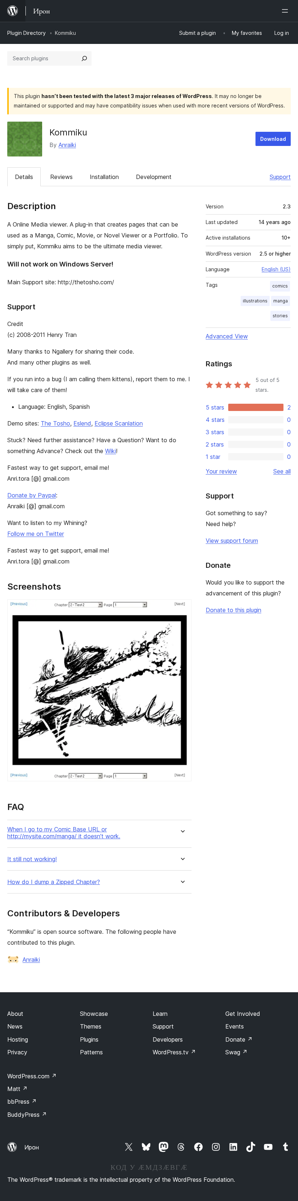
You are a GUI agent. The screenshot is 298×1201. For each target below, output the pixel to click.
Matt (17, 1088)
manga (280, 301)
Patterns (91, 1052)
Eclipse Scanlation (118, 423)
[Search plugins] (84, 58)
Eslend (82, 423)
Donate (239, 1039)
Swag (236, 1052)
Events (234, 1026)
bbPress (22, 1101)
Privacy (17, 1052)
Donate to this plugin (233, 610)
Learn (160, 1013)
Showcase (94, 1013)
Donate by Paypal (31, 495)
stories (280, 315)
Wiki (110, 451)
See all (282, 471)
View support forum (232, 540)
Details (24, 176)
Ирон (31, 1147)
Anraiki (67, 144)
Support (280, 176)
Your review (221, 471)
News (15, 1026)
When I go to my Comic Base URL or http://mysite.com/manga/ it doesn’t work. (63, 833)
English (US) (276, 269)
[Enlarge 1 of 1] (181, 609)
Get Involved (242, 1013)
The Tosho (55, 423)
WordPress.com (32, 1076)
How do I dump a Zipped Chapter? (53, 882)
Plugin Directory (26, 33)
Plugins (89, 1039)
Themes (90, 1026)
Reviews (61, 176)
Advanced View (227, 336)
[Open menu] (286, 11)
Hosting (17, 1039)
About (15, 1013)
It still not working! (32, 859)
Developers (168, 1039)
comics (280, 286)
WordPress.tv (174, 1052)
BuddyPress (27, 1114)
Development (154, 176)
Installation (104, 176)
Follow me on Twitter (35, 533)
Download (273, 139)
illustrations (255, 301)
